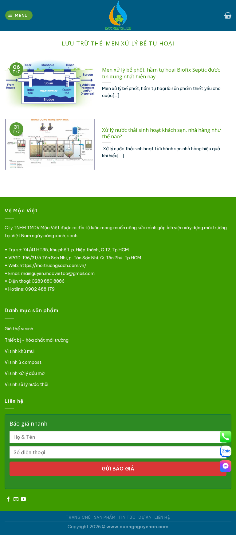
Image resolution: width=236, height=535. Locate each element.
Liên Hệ (162, 517)
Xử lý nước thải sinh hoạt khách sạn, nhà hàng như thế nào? (161, 133)
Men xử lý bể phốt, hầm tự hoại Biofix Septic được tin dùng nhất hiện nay (161, 73)
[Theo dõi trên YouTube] (23, 499)
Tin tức (127, 517)
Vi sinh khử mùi (19, 351)
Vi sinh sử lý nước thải (26, 384)
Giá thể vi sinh (19, 329)
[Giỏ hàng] (227, 15)
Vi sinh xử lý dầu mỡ (25, 373)
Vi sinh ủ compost (23, 362)
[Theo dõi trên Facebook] (8, 499)
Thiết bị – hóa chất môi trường (37, 340)
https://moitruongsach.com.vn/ (53, 265)
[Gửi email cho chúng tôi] (16, 499)
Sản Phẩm (105, 517)
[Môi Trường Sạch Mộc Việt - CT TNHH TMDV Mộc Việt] (118, 15)
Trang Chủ (78, 517)
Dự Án (145, 517)
